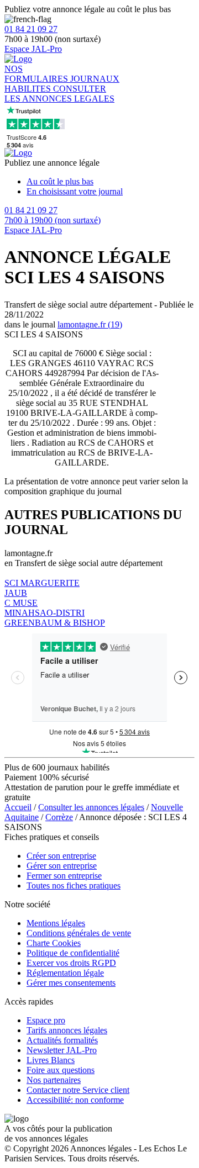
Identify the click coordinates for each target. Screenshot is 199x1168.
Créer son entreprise (61, 855)
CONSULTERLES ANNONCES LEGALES (59, 93)
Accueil (18, 807)
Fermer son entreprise (64, 875)
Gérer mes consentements (71, 982)
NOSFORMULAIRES (37, 73)
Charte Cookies (54, 943)
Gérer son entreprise (62, 865)
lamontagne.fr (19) (89, 324)
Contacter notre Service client (78, 1090)
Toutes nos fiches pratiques (74, 885)
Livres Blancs (51, 1060)
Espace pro (46, 1020)
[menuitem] (111, 182)
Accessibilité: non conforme (75, 1099)
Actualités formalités (62, 1040)
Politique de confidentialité (73, 953)
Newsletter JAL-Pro (62, 1050)
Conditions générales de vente (79, 933)
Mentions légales (56, 923)
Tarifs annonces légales (67, 1030)
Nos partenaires (54, 1080)
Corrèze (59, 817)
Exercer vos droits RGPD (71, 963)
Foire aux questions (61, 1070)
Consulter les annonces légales (91, 807)
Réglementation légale (65, 972)
